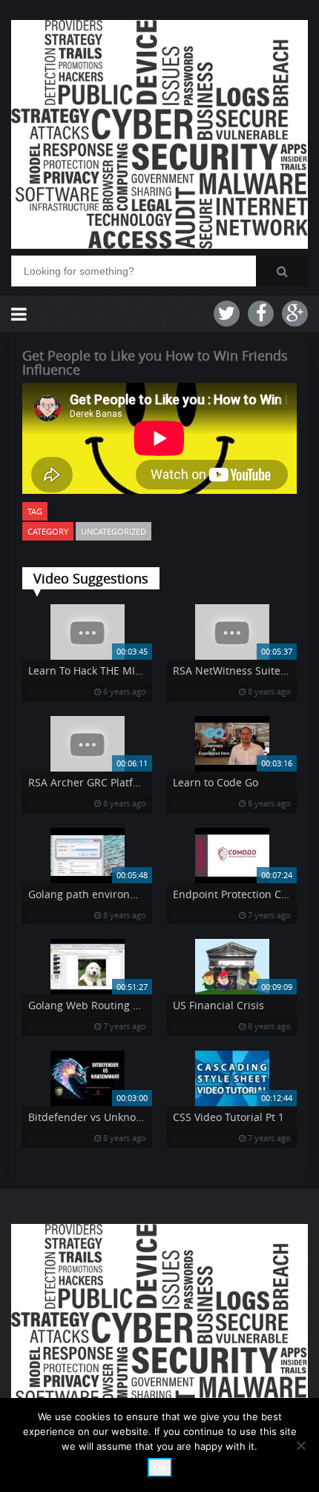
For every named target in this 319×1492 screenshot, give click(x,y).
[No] (300, 1445)
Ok (160, 1467)
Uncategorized (113, 531)
